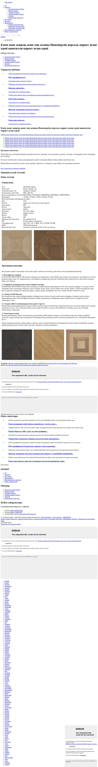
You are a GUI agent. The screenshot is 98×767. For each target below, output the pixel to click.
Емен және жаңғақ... (16, 99)
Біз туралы (8, 19)
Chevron (11, 16)
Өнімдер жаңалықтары (15, 24)
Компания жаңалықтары (16, 26)
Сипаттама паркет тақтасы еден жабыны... (22, 113)
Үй (6, 5)
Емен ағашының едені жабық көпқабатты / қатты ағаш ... (32, 424)
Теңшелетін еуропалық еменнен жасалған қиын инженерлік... (34, 439)
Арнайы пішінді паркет (16, 14)
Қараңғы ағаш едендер (25, 519)
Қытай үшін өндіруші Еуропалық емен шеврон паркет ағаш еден (27, 365)
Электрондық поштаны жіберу (11, 524)
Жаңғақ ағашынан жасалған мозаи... (24, 110)
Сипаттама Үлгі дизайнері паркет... (19, 124)
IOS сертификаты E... (17, 77)
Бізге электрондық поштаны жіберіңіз (13, 168)
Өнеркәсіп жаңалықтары (16, 28)
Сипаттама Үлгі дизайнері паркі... (19, 92)
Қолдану (7, 21)
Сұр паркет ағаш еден (55, 519)
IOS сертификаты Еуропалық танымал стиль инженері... (32, 446)
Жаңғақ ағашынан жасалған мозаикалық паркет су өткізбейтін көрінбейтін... (41, 454)
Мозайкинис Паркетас (70, 519)
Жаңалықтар (9, 23)
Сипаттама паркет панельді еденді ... (20, 81)
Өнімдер (7, 7)
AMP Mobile (67, 517)
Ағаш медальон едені (40, 519)
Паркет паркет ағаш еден (9, 519)
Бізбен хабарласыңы (11, 31)
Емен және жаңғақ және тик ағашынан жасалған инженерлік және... (36, 461)
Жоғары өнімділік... (16, 88)
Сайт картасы (57, 517)
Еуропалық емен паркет (16, 9)
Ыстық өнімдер (46, 517)
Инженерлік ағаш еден (15, 18)
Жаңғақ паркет (13, 11)
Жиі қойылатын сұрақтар (13, 30)
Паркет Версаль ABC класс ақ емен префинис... (28, 431)
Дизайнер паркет (14, 12)
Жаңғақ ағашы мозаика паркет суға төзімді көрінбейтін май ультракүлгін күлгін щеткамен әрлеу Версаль (42, 363)
